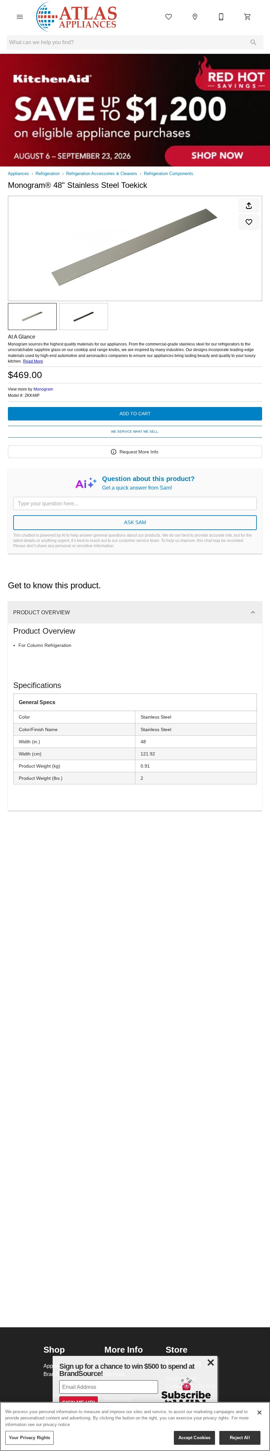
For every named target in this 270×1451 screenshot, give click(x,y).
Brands (51, 1374)
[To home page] (76, 17)
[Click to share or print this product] (248, 205)
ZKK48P (32, 395)
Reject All (240, 1437)
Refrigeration (48, 173)
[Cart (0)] (248, 17)
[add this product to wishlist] (248, 222)
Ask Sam (135, 522)
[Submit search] (253, 42)
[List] (168, 17)
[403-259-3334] (221, 17)
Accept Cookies (194, 1437)
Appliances (18, 173)
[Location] (195, 17)
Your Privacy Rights (29, 1437)
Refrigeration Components (168, 173)
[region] (135, 1426)
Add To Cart (135, 413)
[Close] (259, 1412)
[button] (20, 17)
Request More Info (139, 451)
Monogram (43, 389)
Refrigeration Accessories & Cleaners (101, 173)
